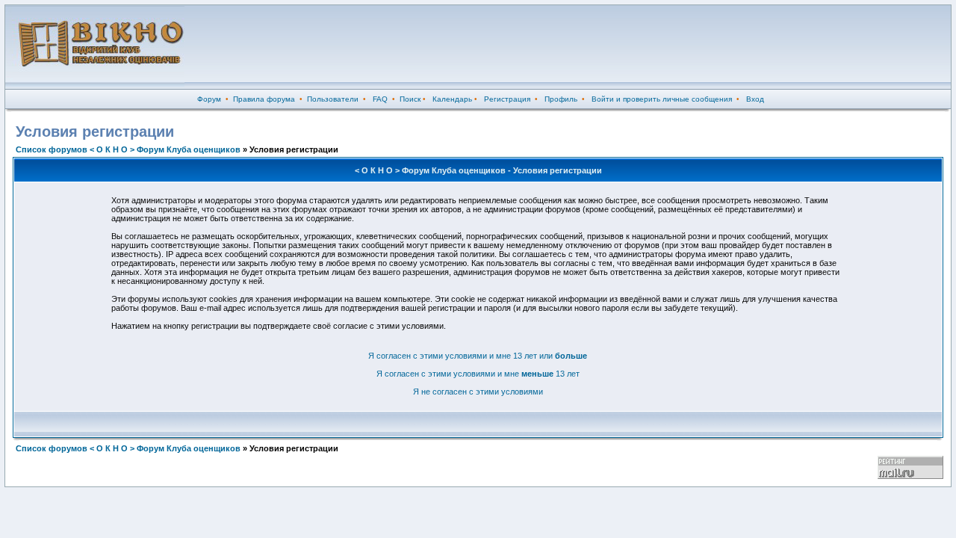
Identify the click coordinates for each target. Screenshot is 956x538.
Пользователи (332, 99)
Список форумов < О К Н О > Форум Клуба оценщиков (128, 149)
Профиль (560, 99)
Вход (755, 99)
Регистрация (507, 99)
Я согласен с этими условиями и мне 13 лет (478, 373)
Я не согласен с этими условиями (478, 391)
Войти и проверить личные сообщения (662, 99)
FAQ (380, 99)
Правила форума (264, 99)
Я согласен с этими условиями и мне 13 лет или (477, 355)
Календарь (452, 99)
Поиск (410, 99)
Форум (209, 99)
